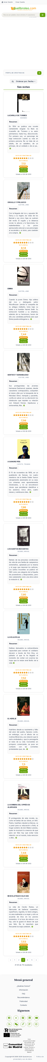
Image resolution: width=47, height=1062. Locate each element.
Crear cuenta (20, 2)
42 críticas (23, 772)
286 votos (23, 858)
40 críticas (23, 171)
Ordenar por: (24, 81)
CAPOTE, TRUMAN (23, 464)
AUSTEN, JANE (23, 205)
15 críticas (23, 685)
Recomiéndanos (23, 997)
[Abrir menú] (42, 15)
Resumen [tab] (13, 122)
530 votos (23, 769)
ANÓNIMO (23, 118)
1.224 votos (23, 512)
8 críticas (23, 949)
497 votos (23, 426)
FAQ (23, 994)
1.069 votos (23, 600)
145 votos (23, 683)
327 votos (23, 339)
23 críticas (23, 860)
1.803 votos (23, 253)
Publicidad (23, 1001)
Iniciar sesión (8, 2)
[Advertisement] (23, 44)
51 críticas (23, 602)
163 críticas (23, 255)
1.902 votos (23, 169)
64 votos (23, 947)
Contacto (23, 1005)
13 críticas (23, 342)
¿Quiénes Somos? (23, 986)
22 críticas (23, 428)
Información (23, 990)
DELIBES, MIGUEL (23, 551)
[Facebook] (9, 1018)
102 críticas (23, 515)
